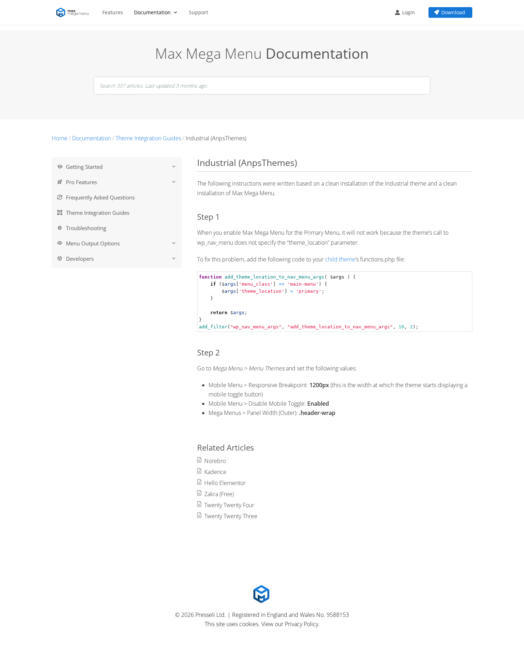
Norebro (215, 461)
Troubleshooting (86, 228)
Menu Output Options (93, 243)
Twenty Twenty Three (230, 516)
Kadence (215, 472)
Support (198, 12)
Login (408, 12)
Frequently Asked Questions (100, 197)
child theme (340, 259)
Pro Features (81, 182)
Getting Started (84, 166)
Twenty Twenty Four (229, 505)
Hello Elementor (225, 483)
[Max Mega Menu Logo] (74, 12)
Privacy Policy (301, 624)
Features (112, 12)
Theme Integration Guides (97, 212)
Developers (80, 258)
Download (453, 12)
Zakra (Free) (219, 494)
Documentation (152, 12)
